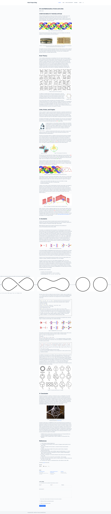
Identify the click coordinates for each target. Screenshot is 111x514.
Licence (80, 2)
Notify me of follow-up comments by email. (47, 501)
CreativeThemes (43, 512)
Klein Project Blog (32, 2)
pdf (44, 462)
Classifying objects (42, 471)
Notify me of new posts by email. (46, 503)
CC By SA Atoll (59, 420)
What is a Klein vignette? (69, 2)
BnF (64, 46)
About (63, 2)
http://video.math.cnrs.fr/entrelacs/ (63, 214)
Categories (75, 2)
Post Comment (42, 505)
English (59, 2)
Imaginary (62, 471)
